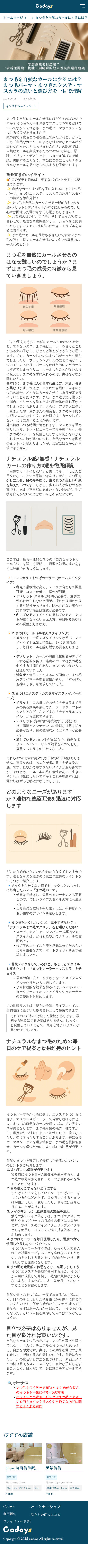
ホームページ (13, 18)
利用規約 (9, 1514)
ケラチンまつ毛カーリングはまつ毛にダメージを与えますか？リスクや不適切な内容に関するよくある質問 (49, 1401)
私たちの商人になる (45, 1515)
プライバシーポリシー (19, 1521)
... (29, 18)
